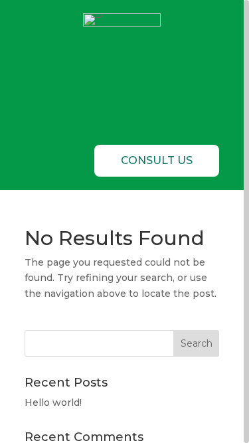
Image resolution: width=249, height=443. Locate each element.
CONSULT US (157, 160)
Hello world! (53, 402)
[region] (124, 221)
